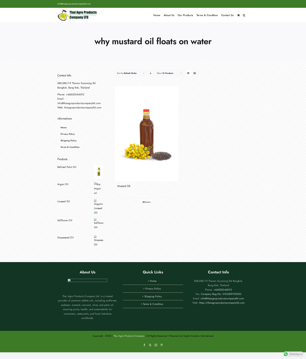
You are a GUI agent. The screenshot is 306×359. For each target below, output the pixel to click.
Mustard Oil (123, 186)
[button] (244, 15)
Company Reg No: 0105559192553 (221, 294)
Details (148, 202)
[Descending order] (151, 73)
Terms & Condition (153, 304)
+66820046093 (75, 94)
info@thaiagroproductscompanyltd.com (74, 3)
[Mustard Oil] (146, 133)
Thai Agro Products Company (129, 336)
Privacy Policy (153, 288)
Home (153, 281)
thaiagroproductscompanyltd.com (82, 107)
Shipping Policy (153, 296)
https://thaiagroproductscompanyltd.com (221, 303)
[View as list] (195, 73)
